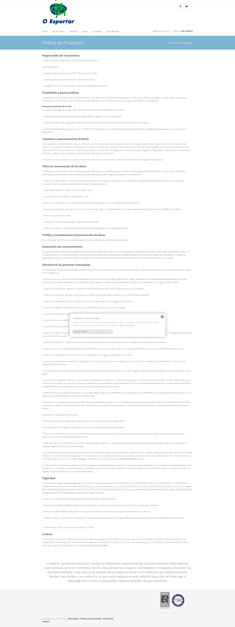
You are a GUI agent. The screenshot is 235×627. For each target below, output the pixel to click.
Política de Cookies (115, 122)
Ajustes (92, 331)
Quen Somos (58, 31)
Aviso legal (73, 618)
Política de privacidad (90, 618)
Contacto (97, 31)
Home (170, 42)
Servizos (73, 31)
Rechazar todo (105, 331)
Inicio (44, 31)
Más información (127, 325)
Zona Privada (112, 31)
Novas (85, 31)
